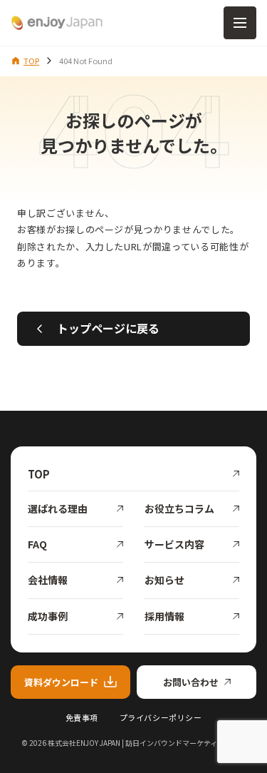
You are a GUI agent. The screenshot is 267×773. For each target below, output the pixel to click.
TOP (31, 60)
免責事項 (82, 717)
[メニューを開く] (240, 22)
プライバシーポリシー (161, 717)
